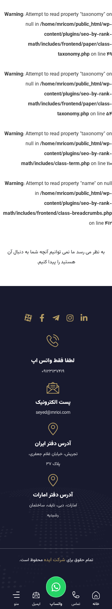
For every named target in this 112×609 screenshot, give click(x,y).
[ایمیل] (36, 594)
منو (16, 604)
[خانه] (96, 595)
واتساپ (56, 604)
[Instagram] (70, 318)
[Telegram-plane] (56, 318)
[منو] (16, 594)
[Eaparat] (28, 318)
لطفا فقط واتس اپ (53, 361)
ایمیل (36, 604)
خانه (96, 604)
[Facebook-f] (42, 318)
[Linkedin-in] (84, 318)
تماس (76, 604)
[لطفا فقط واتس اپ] (53, 340)
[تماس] (75, 594)
